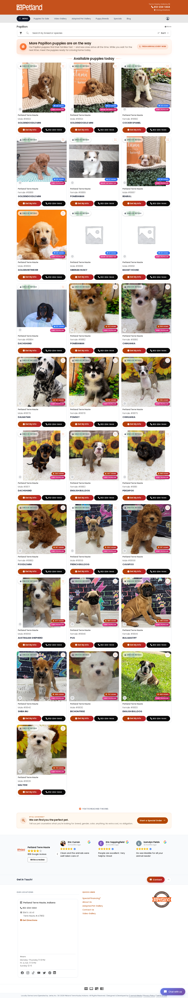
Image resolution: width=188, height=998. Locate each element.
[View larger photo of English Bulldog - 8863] (115, 434)
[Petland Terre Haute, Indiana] (30, 7)
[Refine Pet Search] (20, 33)
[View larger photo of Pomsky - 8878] (115, 360)
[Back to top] (168, 879)
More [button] (168, 26)
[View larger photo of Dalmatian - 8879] (63, 360)
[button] (28, 66)
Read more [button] (65, 866)
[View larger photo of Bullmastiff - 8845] (167, 581)
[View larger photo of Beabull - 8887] (167, 139)
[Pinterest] (50, 973)
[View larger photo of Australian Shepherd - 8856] (63, 581)
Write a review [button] (37, 859)
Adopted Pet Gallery (81, 18)
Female (130, 119)
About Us (87, 902)
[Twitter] (44, 973)
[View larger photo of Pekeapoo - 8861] (167, 434)
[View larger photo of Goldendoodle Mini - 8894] (115, 66)
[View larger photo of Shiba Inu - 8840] (63, 654)
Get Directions (29, 920)
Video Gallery (60, 18)
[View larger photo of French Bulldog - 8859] (115, 507)
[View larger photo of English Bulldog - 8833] (167, 654)
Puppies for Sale (41, 18)
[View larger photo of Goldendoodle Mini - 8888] (63, 139)
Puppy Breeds (102, 18)
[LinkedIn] (54, 973)
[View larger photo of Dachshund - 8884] (63, 286)
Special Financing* (91, 898)
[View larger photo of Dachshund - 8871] (63, 434)
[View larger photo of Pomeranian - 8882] (115, 286)
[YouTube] (39, 973)
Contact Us (88, 909)
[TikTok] (33, 973)
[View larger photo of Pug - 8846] (115, 581)
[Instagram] (28, 973)
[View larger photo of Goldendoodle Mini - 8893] (63, 66)
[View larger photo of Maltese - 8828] (63, 728)
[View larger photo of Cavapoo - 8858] (167, 507)
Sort (163, 33)
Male (24, 119)
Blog (129, 18)
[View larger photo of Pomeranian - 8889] (115, 139)
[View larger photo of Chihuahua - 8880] (167, 286)
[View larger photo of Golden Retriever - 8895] (63, 213)
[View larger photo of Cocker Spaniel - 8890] (167, 66)
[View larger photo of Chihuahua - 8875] (167, 360)
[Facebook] (22, 973)
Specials (118, 18)
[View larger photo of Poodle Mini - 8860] (63, 507)
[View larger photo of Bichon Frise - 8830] (115, 654)
